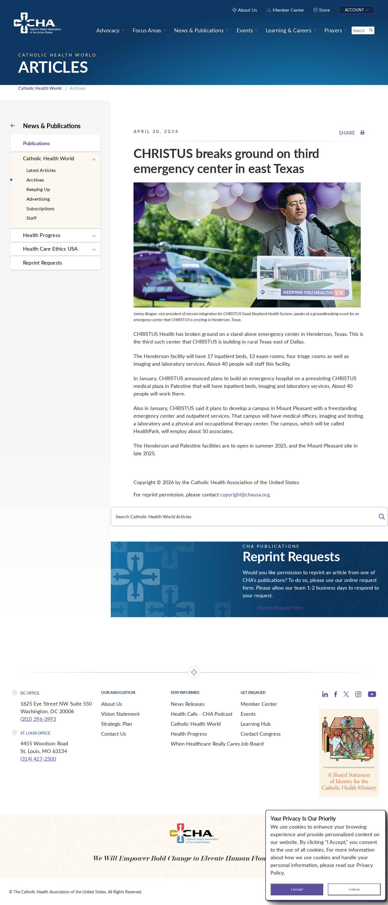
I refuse (354, 889)
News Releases (188, 703)
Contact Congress (261, 733)
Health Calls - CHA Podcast (201, 713)
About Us (111, 703)
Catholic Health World (40, 88)
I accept (297, 889)
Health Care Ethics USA (50, 248)
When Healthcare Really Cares (205, 743)
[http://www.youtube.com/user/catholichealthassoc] (372, 695)
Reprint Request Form (280, 607)
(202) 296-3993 (38, 718)
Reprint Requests (42, 262)
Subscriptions (40, 208)
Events (248, 713)
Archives (35, 180)
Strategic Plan (116, 723)
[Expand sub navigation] (94, 159)
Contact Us (113, 733)
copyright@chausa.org (245, 494)
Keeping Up (38, 189)
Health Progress (41, 235)
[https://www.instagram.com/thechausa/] (358, 695)
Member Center (259, 703)
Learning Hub (256, 723)
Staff (31, 218)
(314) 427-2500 (38, 758)
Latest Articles (41, 170)
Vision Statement (120, 713)
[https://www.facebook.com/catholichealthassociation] (335, 695)
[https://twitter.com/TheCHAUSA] (346, 695)
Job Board (252, 743)
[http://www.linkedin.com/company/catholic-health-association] (325, 695)
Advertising (38, 199)
